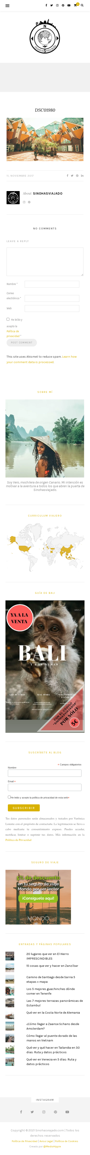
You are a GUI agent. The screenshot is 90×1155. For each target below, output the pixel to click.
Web (9, 308)
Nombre (12, 284)
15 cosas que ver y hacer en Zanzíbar (52, 966)
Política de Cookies (66, 1141)
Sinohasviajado (47, 193)
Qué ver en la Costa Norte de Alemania (53, 1012)
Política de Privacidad (18, 840)
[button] (45, 139)
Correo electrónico (14, 296)
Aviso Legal (46, 1141)
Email (12, 781)
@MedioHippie (52, 1146)
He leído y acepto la (14, 328)
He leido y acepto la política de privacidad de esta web (40, 797)
